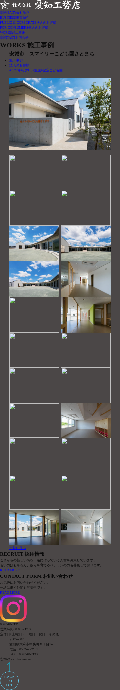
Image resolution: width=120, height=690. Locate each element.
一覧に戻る (17, 548)
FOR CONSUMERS (24, 27)
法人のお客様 (19, 65)
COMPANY (15, 12)
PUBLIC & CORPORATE (28, 22)
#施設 (37, 70)
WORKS (12, 32)
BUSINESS (14, 17)
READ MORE (10, 570)
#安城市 (27, 70)
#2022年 (15, 70)
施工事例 (16, 60)
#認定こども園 (52, 70)
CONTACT (14, 37)
